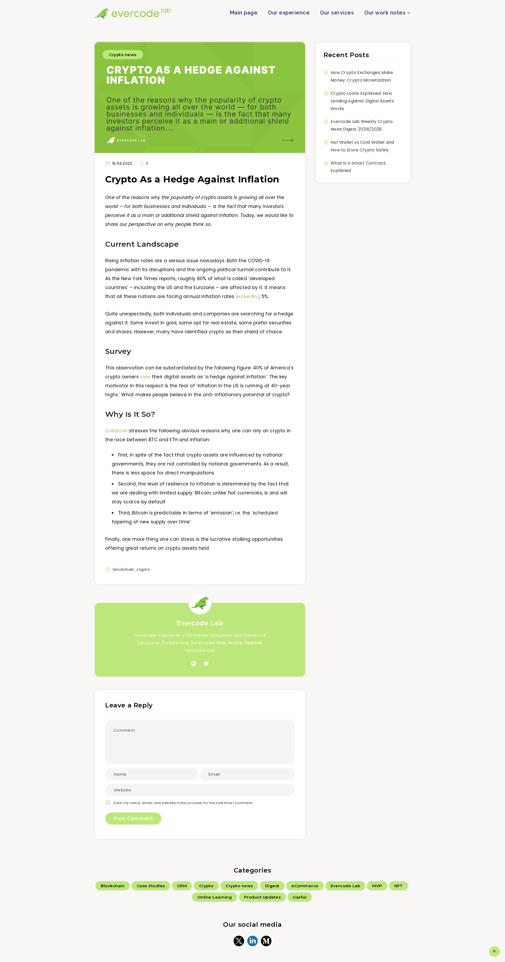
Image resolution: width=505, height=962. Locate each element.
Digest (272, 885)
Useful (299, 897)
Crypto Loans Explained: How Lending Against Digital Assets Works (362, 101)
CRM (182, 885)
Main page (244, 12)
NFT (398, 885)
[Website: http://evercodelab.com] (193, 663)
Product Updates (262, 897)
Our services (337, 12)
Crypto (206, 885)
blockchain (123, 569)
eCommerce (305, 885)
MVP (377, 885)
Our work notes (384, 12)
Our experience (289, 12)
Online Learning (214, 897)
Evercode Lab (199, 623)
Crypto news (123, 54)
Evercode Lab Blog (133, 13)
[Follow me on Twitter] (206, 663)
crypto (143, 569)
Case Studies (151, 885)
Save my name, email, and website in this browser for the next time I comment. (183, 802)
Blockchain (112, 885)
